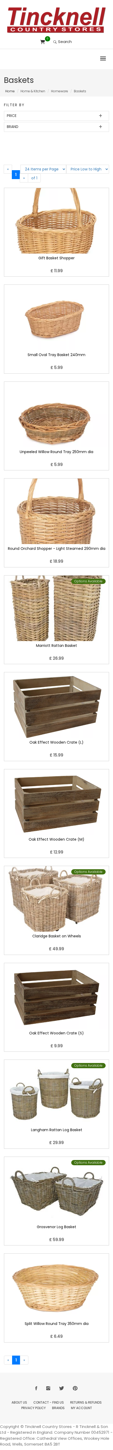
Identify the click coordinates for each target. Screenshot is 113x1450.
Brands (58, 1408)
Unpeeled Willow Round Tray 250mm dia (56, 451)
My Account (81, 1408)
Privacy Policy (33, 1408)
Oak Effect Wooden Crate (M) (56, 839)
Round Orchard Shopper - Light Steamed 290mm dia (56, 548)
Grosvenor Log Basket (56, 1226)
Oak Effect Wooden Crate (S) (56, 1033)
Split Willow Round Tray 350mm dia (57, 1323)
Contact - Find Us (48, 1402)
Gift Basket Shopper (56, 258)
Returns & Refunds (86, 1402)
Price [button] (12, 115)
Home (10, 91)
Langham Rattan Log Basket (56, 1129)
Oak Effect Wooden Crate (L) (56, 742)
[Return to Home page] (56, 20)
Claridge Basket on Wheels (56, 936)
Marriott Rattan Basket (56, 645)
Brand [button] (12, 126)
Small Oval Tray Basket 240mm (56, 354)
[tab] (56, 115)
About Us (19, 1402)
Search (64, 41)
